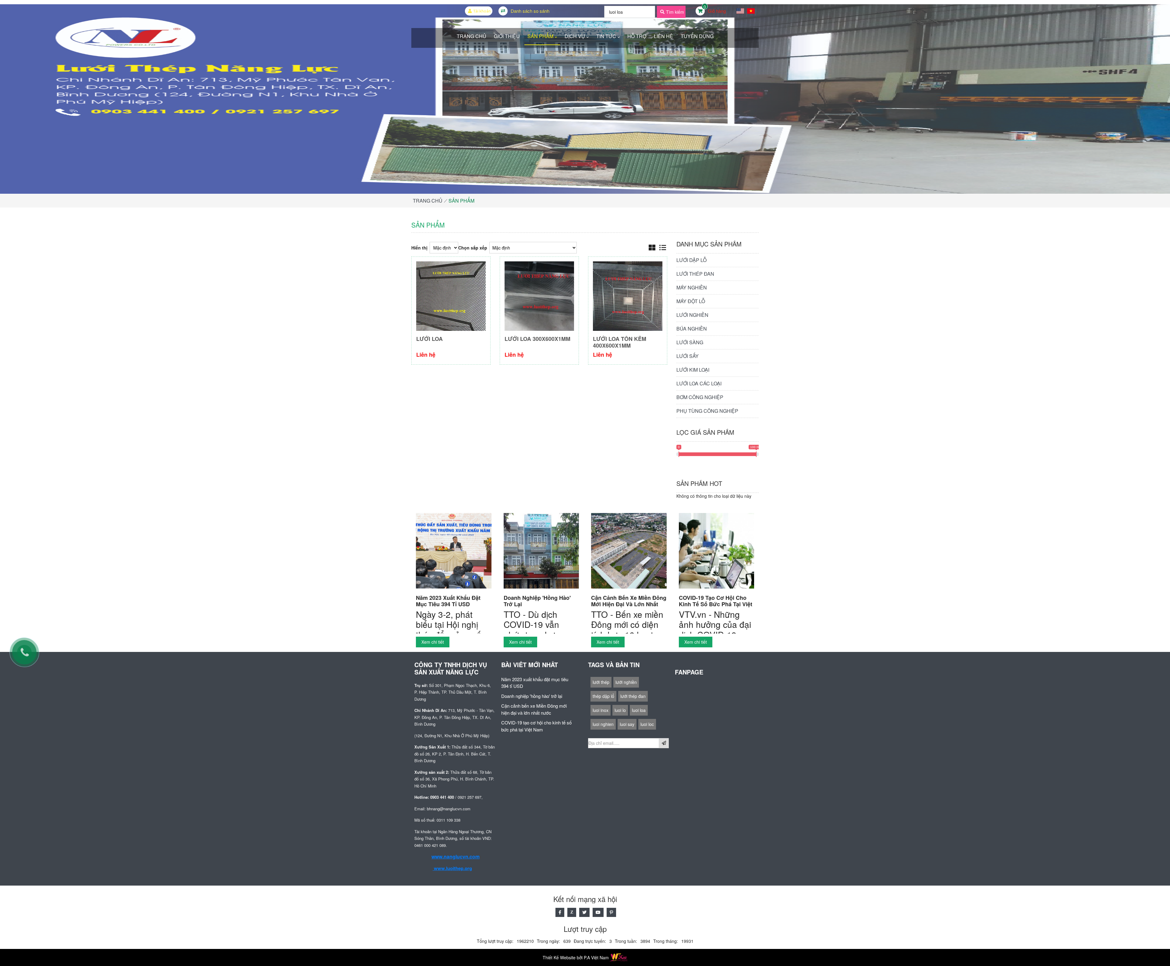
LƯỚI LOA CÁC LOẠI (699, 383)
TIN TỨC (606, 36)
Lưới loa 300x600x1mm (537, 338)
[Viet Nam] (751, 11)
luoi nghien (603, 724)
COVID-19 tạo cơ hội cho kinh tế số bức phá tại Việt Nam (715, 602)
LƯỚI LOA (429, 338)
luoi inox (600, 710)
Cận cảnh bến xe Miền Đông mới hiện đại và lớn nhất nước (628, 602)
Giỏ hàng (717, 11)
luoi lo (620, 710)
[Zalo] (571, 912)
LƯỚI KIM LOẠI (692, 369)
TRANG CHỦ (471, 36)
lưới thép (601, 682)
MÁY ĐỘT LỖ (690, 301)
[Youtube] (598, 912)
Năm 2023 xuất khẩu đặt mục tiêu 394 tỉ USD (448, 601)
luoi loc (647, 724)
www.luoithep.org (452, 868)
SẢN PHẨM (540, 36)
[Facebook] (559, 912)
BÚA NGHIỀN (691, 328)
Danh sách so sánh (530, 11)
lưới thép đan (633, 696)
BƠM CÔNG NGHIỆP (699, 397)
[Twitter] (584, 912)
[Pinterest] (611, 912)
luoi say (627, 724)
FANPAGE (701, 668)
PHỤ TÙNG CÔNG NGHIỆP (707, 410)
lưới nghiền (626, 682)
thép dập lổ (603, 696)
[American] (740, 11)
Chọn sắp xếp (472, 248)
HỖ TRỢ (636, 36)
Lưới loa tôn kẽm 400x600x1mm (619, 342)
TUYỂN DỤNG (697, 36)
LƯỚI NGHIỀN (692, 314)
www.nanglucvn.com (455, 856)
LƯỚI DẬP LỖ (691, 260)
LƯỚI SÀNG (689, 342)
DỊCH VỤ (575, 36)
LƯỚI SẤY (687, 355)
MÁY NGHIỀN (691, 287)
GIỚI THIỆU (507, 36)
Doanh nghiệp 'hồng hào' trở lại (537, 601)
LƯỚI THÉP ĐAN (695, 273)
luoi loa (639, 710)
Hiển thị (419, 248)
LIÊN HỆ (663, 36)
